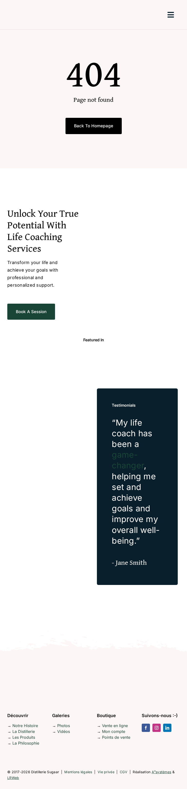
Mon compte (113, 731)
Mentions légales (78, 772)
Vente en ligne (115, 725)
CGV (123, 772)
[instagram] (156, 728)
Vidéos (63, 731)
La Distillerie (23, 731)
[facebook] (146, 728)
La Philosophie (25, 743)
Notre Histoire (25, 725)
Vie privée (106, 772)
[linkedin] (167, 728)
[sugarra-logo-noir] (25, 3)
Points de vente (116, 737)
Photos (63, 725)
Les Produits (23, 737)
